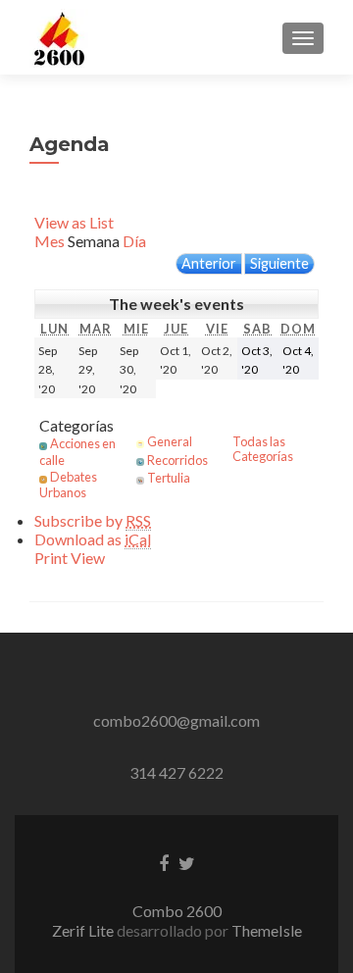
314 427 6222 (176, 772)
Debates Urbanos (68, 484)
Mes (49, 240)
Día (134, 240)
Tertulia (168, 478)
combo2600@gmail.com (176, 720)
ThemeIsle (266, 930)
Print (69, 557)
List (74, 222)
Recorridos (177, 460)
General (169, 441)
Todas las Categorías (262, 449)
